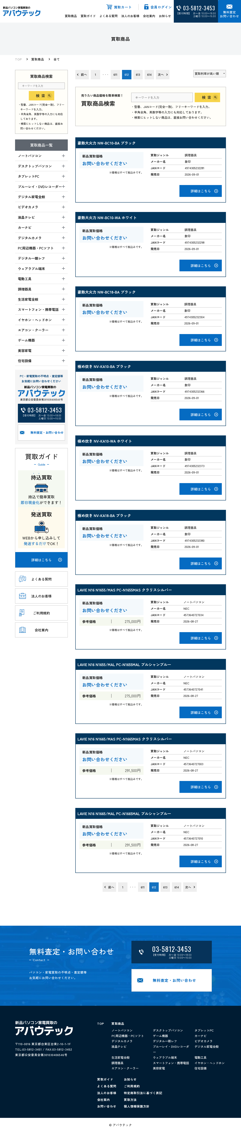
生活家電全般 (120, 1057)
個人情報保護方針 (136, 1106)
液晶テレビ (119, 1046)
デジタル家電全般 (206, 1046)
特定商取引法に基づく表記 (143, 1093)
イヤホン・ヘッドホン (209, 1063)
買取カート (123, 7)
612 (127, 74)
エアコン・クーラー (125, 1068)
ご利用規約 (132, 1086)
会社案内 (149, 16)
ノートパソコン (122, 1030)
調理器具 (117, 1063)
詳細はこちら (41, 559)
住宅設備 (200, 1068)
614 (149, 74)
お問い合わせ (106, 1106)
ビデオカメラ (203, 1041)
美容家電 (159, 1068)
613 (138, 74)
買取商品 (71, 16)
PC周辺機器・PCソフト (127, 1035)
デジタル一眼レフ (165, 1041)
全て (56, 59)
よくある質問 (108, 16)
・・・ (105, 74)
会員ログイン (161, 7)
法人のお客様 (130, 16)
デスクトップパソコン (168, 1030)
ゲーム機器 (160, 1035)
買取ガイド (88, 16)
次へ (161, 74)
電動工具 (200, 1057)
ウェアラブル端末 (165, 1057)
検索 (41, 95)
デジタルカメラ (122, 1041)
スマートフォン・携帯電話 (171, 1063)
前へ (84, 74)
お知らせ (165, 16)
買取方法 (130, 1099)
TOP (18, 59)
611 (115, 74)
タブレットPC (204, 1030)
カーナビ (200, 1035)
